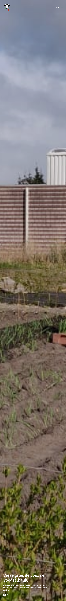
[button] (59, 7)
